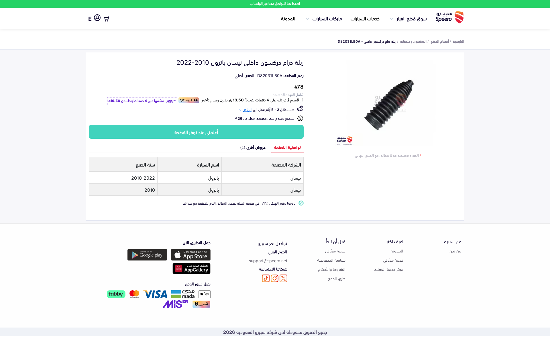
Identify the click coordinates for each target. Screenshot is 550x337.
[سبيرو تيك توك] (266, 278)
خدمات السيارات (365, 18)
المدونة (288, 18)
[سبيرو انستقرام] (274, 278)
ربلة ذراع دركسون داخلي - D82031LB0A (367, 41)
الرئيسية (458, 41)
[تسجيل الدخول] (97, 18)
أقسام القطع (440, 41)
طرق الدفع (336, 278)
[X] (283, 278)
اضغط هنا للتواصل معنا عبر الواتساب (275, 3)
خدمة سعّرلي (393, 260)
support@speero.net (268, 260)
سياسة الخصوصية (331, 260)
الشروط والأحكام (331, 269)
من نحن (455, 251)
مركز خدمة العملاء (388, 269)
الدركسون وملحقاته (413, 41)
